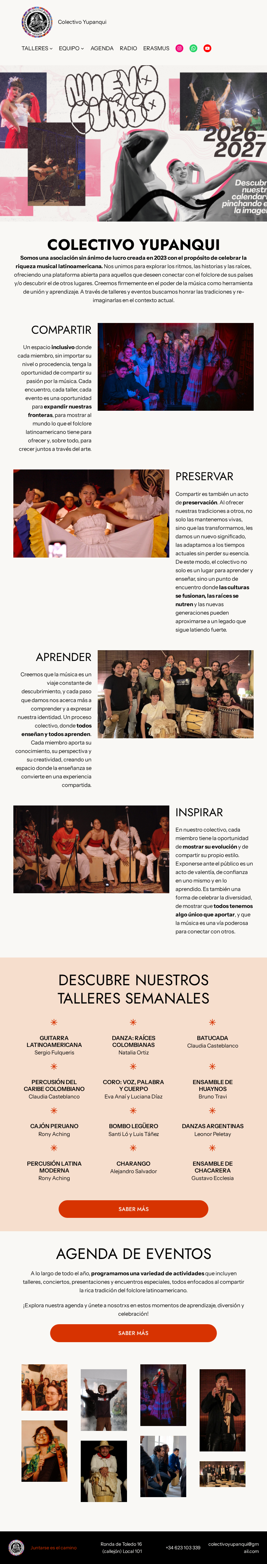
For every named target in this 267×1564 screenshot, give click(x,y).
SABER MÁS (134, 1209)
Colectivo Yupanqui (82, 22)
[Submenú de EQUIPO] (82, 48)
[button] (133, 143)
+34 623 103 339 (183, 1548)
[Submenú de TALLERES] (51, 48)
